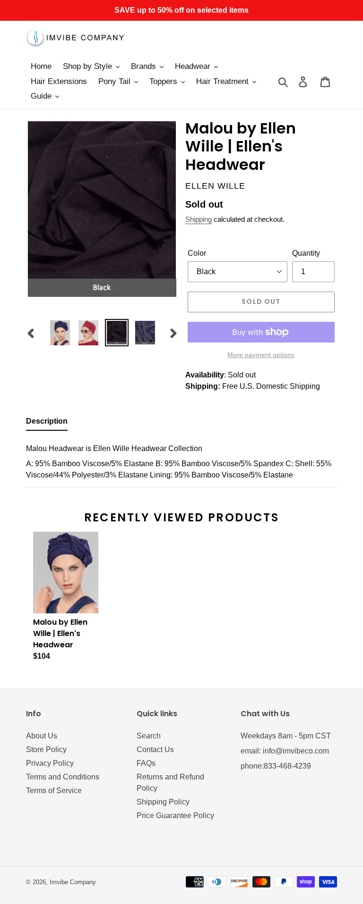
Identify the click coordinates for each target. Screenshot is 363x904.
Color (197, 253)
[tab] (47, 423)
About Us (41, 736)
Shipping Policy (163, 802)
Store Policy (46, 749)
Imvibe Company (73, 882)
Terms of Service (54, 791)
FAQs (146, 763)
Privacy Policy (50, 763)
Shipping (198, 219)
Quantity (306, 253)
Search (149, 736)
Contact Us (155, 749)
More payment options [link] (260, 355)
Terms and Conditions (62, 777)
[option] (60, 333)
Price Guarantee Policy (175, 816)
